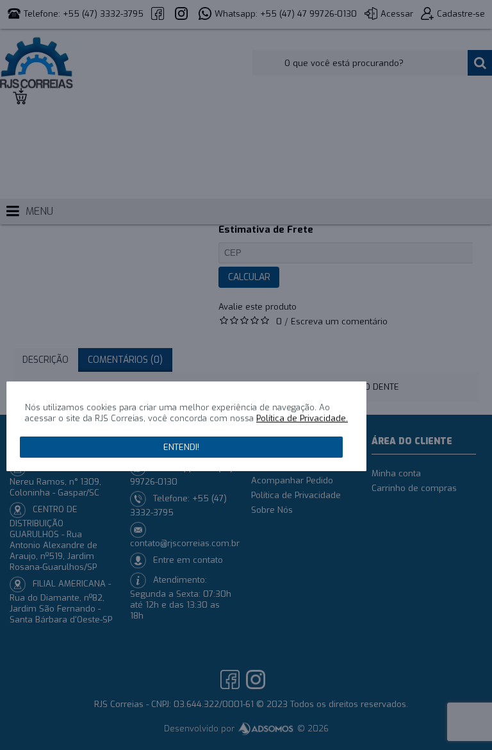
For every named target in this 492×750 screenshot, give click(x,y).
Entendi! (181, 447)
